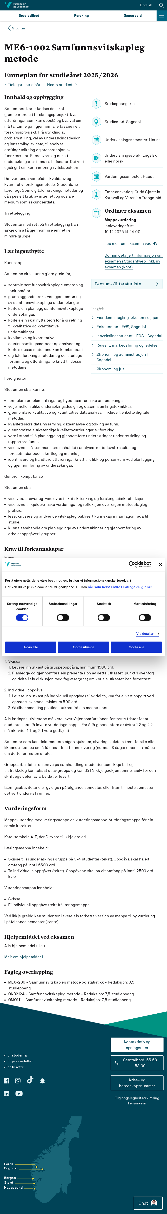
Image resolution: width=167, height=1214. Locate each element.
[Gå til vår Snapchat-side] (42, 1081)
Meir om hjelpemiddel (23, 957)
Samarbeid (133, 16)
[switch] (63, 617)
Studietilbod (29, 16)
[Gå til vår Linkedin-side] (6, 1093)
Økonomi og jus (111, 369)
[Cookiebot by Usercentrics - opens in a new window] (132, 564)
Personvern (137, 1103)
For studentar (16, 1055)
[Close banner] (160, 564)
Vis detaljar (145, 634)
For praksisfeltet (19, 1061)
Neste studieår (60, 84)
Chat (143, 1203)
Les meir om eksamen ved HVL (132, 243)
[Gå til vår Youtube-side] (19, 1094)
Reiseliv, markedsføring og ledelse (127, 345)
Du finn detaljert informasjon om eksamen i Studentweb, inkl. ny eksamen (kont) (134, 261)
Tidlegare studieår (24, 84)
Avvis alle (30, 647)
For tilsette (14, 1067)
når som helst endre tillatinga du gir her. (120, 587)
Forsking (81, 16)
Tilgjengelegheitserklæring (137, 1098)
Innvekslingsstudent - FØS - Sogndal (129, 336)
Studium (18, 28)
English (146, 5)
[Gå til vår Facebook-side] (6, 1081)
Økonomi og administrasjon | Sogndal (122, 357)
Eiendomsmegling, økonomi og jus (127, 317)
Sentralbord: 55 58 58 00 (140, 1063)
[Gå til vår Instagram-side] (18, 1081)
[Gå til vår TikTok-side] (30, 1080)
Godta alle (136, 647)
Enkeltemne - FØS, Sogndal (121, 326)
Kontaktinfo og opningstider (137, 1045)
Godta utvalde (83, 647)
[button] (162, 5)
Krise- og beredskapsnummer (137, 1083)
